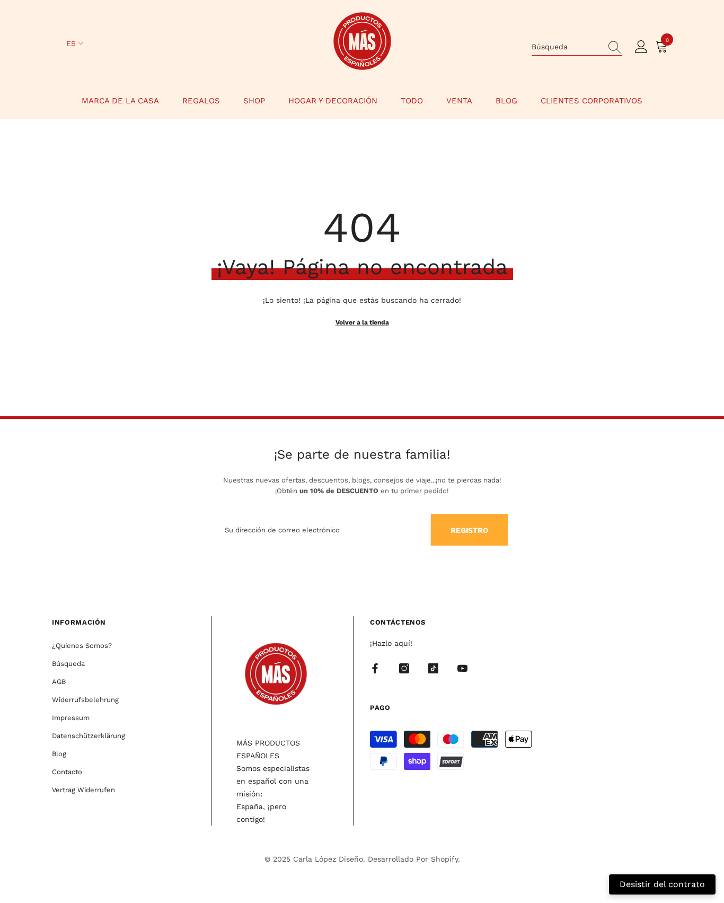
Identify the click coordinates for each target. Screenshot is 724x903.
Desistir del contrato (662, 884)
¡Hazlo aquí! (391, 643)
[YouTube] (462, 668)
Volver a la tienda (362, 322)
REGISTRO (469, 530)
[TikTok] (433, 668)
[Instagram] (404, 668)
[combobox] (567, 46)
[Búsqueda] (577, 47)
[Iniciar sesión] (641, 47)
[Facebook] (375, 668)
